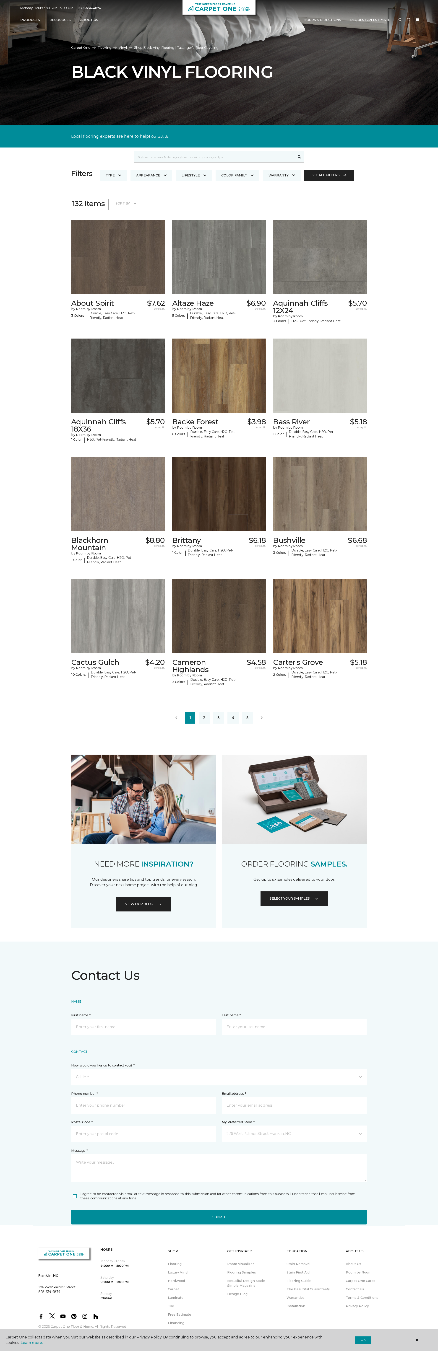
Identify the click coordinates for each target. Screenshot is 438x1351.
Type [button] (110, 175)
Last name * (231, 1015)
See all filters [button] (326, 175)
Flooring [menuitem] (175, 1264)
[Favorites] (408, 20)
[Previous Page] (176, 718)
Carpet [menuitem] (173, 1289)
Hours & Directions (322, 20)
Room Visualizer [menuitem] (240, 1264)
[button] (400, 20)
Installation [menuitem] (296, 1306)
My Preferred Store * (238, 1122)
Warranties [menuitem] (296, 1298)
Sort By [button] (122, 203)
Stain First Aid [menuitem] (298, 1272)
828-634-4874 (89, 8)
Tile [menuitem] (171, 1306)
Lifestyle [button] (191, 175)
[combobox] (214, 157)
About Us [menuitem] (353, 1264)
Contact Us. (160, 137)
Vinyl (123, 48)
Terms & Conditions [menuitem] (362, 1298)
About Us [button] (89, 20)
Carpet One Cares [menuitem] (360, 1281)
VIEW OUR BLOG (139, 904)
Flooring (104, 48)
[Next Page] (261, 718)
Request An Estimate (370, 20)
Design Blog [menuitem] (237, 1294)
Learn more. (32, 1343)
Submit (219, 1217)
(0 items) (417, 19)
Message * (79, 1150)
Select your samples (290, 898)
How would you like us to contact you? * (103, 1065)
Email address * (234, 1093)
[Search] (299, 157)
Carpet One (80, 48)
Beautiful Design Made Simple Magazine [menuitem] (246, 1283)
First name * (81, 1015)
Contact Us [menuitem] (355, 1289)
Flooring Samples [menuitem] (241, 1272)
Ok (363, 1340)
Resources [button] (60, 20)
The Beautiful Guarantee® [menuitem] (308, 1289)
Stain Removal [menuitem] (298, 1264)
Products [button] (30, 20)
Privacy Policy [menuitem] (357, 1306)
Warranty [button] (279, 175)
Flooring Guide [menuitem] (299, 1281)
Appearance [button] (148, 175)
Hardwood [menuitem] (176, 1281)
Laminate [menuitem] (175, 1298)
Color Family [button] (234, 175)
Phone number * (84, 1093)
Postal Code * (81, 1122)
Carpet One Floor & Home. (72, 1327)
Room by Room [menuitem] (358, 1272)
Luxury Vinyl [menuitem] (178, 1272)
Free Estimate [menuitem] (179, 1314)
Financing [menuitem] (176, 1323)
